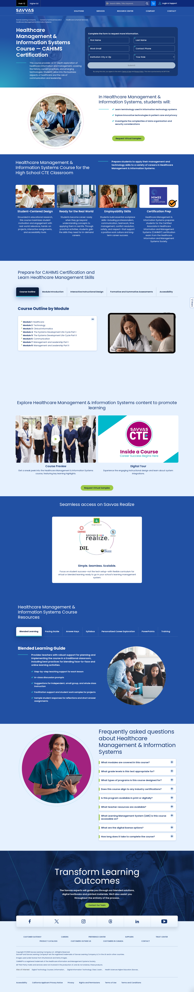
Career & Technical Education (51, 20)
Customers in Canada (113, 941)
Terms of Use (110, 982)
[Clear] (107, 3)
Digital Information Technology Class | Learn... (85, 970)
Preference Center (97, 937)
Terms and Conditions (131, 982)
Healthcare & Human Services (77, 20)
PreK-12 (22, 3)
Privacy (71, 982)
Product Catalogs (48, 941)
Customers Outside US (81, 941)
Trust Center (162, 937)
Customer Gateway (32, 937)
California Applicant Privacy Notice (47, 982)
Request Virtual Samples (128, 138)
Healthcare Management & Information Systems (33, 22)
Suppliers (129, 937)
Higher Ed (34, 3)
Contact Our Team (97, 905)
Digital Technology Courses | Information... (48, 970)
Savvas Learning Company (26, 20)
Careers (64, 937)
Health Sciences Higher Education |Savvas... (122, 970)
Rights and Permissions (89, 982)
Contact (145, 941)
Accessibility (21, 982)
